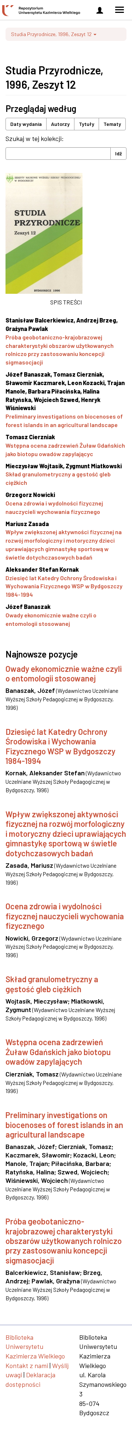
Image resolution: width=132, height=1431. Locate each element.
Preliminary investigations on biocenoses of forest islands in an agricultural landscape (64, 1124)
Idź (118, 153)
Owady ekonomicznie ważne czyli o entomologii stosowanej (64, 673)
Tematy (112, 124)
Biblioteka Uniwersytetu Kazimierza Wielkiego (35, 1346)
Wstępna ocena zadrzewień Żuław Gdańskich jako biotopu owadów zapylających (58, 1051)
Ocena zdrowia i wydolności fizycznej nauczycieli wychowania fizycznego (65, 915)
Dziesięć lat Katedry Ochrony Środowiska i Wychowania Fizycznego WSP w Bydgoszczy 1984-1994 (64, 586)
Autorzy (60, 124)
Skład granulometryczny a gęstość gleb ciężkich (52, 983)
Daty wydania (26, 124)
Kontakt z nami (27, 1365)
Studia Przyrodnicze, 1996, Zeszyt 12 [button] (52, 34)
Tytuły (86, 124)
